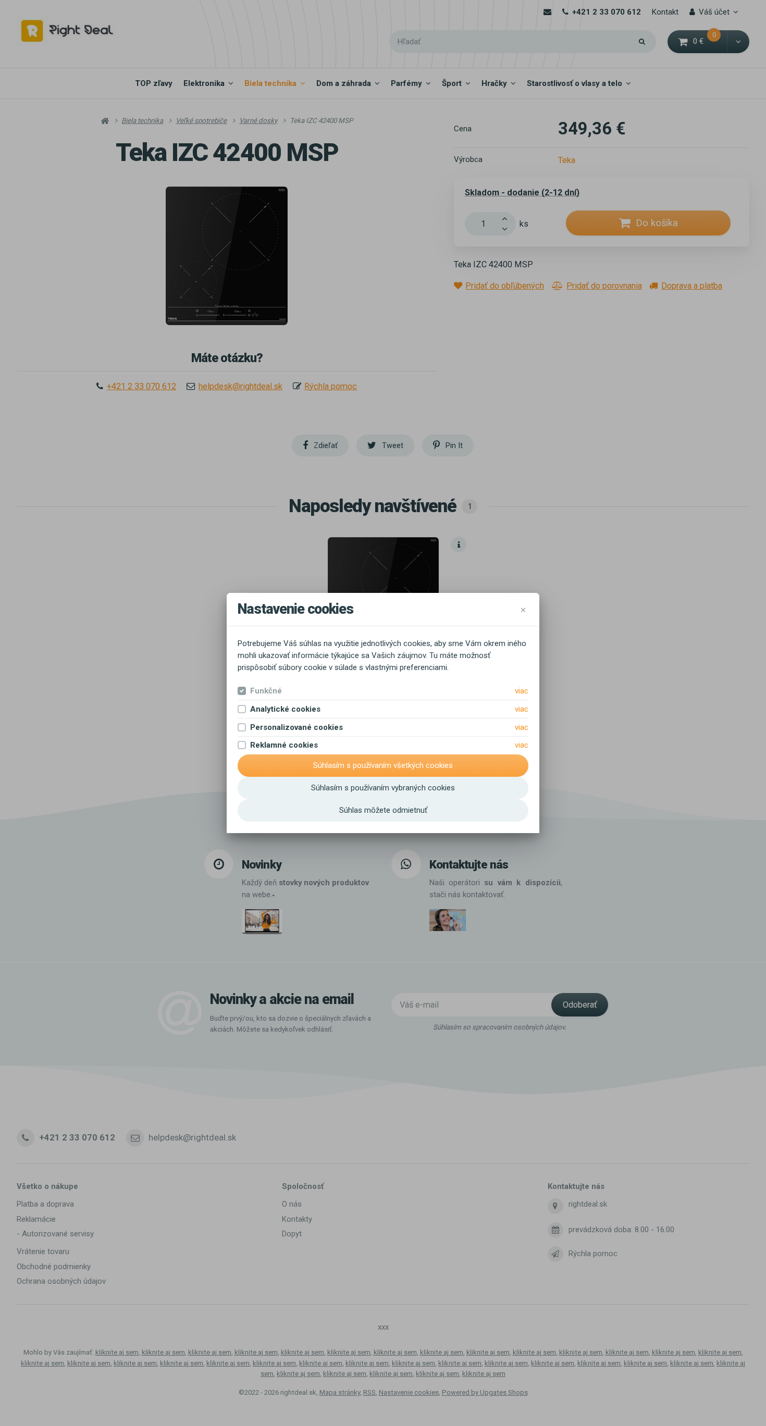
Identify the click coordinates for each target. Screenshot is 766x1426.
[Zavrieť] (523, 610)
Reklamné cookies (284, 745)
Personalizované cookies (296, 727)
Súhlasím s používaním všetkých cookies (383, 765)
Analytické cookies (285, 709)
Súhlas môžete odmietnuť (383, 810)
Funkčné (266, 691)
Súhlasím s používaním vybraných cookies (383, 787)
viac (521, 691)
